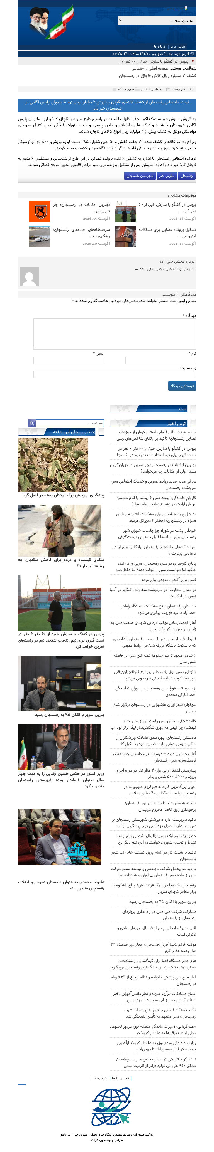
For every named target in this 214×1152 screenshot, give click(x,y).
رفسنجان (187, 175)
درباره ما (159, 46)
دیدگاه (189, 315)
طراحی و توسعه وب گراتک (107, 1140)
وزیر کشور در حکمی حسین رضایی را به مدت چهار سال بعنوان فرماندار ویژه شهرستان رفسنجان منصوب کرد (61, 779)
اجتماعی (138, 68)
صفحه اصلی (158, 68)
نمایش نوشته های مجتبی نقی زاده (164, 268)
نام (192, 353)
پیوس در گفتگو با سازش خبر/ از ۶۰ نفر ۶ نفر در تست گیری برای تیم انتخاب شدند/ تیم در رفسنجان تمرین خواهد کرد (61, 640)
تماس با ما (178, 46)
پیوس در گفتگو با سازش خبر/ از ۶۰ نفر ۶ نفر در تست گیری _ (138, 61)
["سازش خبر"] (104, 8)
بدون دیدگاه (126, 89)
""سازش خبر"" (80, 1134)
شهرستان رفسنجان (140, 175)
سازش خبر (166, 175)
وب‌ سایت (188, 367)
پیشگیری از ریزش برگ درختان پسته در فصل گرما (63, 495)
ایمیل (98, 353)
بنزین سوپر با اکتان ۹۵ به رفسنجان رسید (162, 901)
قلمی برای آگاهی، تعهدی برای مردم (169, 579)
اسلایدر (145, 89)
